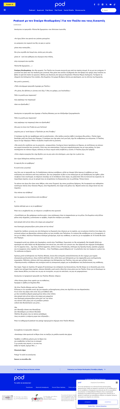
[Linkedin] (102, 4)
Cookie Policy (91, 406)
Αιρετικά (40, 10)
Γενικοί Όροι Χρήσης (58, 387)
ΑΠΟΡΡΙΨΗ (108, 402)
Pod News (49, 10)
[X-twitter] (106, 4)
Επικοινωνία (80, 10)
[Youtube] (110, 4)
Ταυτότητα (29, 387)
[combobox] (108, 10)
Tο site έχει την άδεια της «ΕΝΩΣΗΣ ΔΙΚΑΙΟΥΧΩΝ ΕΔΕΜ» (50, 398)
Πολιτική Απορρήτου (101, 406)
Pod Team (58, 10)
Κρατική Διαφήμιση (42, 387)
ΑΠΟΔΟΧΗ (88, 402)
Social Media (69, 10)
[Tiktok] (114, 4)
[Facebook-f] (94, 4)
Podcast (32, 10)
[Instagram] (98, 4)
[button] (117, 382)
